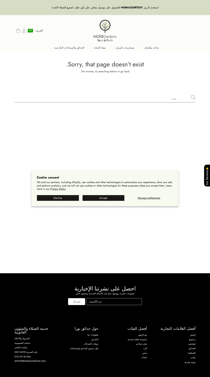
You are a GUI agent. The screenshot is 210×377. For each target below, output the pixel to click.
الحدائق (192, 348)
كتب (145, 348)
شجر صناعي (141, 343)
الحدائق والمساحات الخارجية (69, 48)
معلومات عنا (92, 334)
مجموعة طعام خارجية (137, 339)
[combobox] (105, 97)
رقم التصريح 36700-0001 (26, 352)
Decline (58, 198)
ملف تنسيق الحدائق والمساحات (84, 348)
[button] (18, 30)
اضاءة (144, 357)
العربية (39, 30)
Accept (103, 198)
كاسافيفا (192, 353)
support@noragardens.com (30, 361)
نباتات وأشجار (151, 48)
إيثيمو (193, 334)
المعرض (94, 339)
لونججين (192, 343)
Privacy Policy (58, 189)
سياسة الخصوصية (22, 343)
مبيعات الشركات (91, 343)
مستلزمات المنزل (124, 48)
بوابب (193, 357)
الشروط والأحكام (22, 338)
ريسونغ (192, 339)
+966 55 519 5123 (22, 356)
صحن (144, 353)
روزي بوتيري (190, 362)
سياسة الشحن (20, 347)
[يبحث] (193, 97)
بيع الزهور (142, 334)
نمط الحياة (100, 48)
